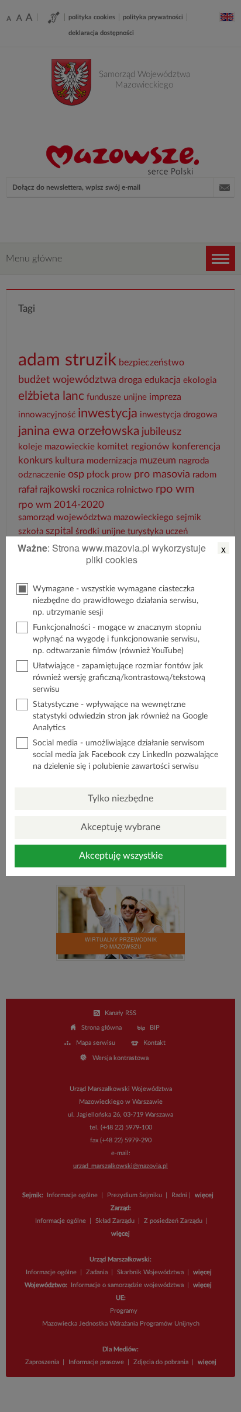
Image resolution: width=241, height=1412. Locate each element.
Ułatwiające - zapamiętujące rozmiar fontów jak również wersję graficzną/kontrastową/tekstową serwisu (119, 677)
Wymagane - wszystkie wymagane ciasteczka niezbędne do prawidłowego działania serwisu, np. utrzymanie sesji (115, 600)
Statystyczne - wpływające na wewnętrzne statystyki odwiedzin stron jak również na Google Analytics (120, 716)
